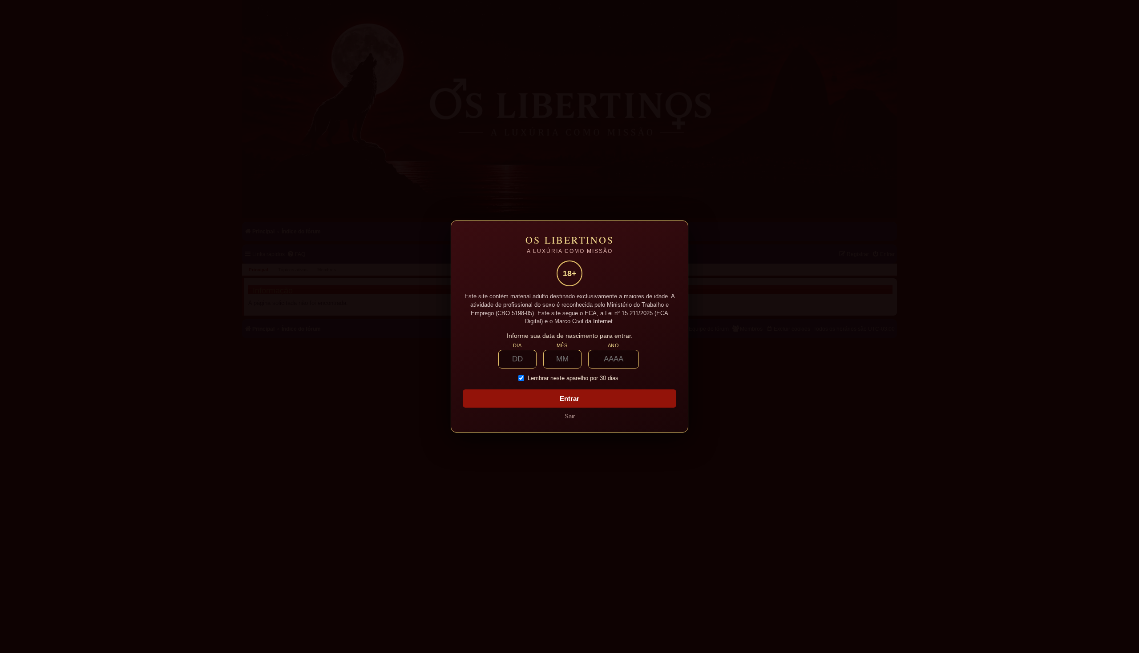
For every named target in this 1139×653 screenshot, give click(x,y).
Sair (570, 416)
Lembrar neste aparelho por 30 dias (573, 378)
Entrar (569, 398)
